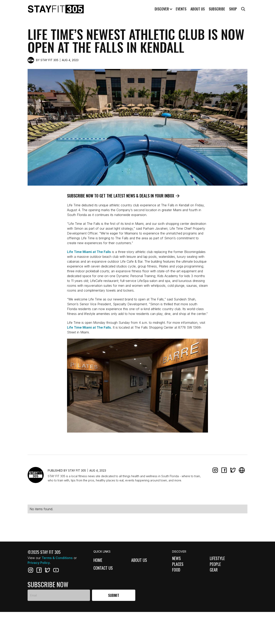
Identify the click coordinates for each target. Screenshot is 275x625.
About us (197, 8)
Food (176, 569)
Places (177, 564)
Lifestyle (217, 558)
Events (181, 8)
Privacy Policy (39, 563)
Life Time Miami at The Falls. (89, 327)
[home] (56, 9)
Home (97, 560)
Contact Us (103, 568)
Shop (233, 8)
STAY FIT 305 (49, 60)
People (215, 564)
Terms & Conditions (57, 558)
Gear (214, 569)
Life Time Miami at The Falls (89, 252)
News (176, 558)
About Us (139, 560)
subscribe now (48, 584)
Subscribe (217, 8)
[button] (163, 9)
